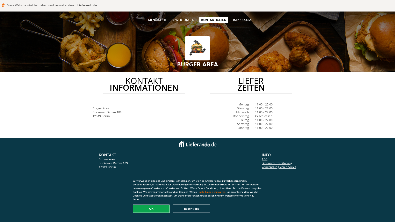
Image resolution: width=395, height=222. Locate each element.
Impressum (242, 20)
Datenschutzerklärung (277, 163)
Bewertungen (183, 20)
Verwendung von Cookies (279, 167)
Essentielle (191, 208)
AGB (264, 159)
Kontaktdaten (213, 20)
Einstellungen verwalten (211, 191)
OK (151, 208)
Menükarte (157, 20)
